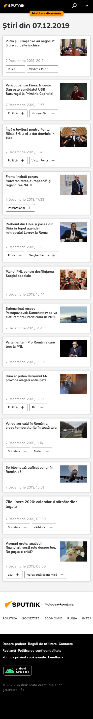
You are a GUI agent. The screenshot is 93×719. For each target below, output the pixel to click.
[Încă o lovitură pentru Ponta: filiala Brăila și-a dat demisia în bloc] (73, 137)
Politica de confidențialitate (40, 650)
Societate (14, 451)
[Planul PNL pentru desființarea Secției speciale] (73, 279)
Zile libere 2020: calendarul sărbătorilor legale (41, 504)
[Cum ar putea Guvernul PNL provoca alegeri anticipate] (73, 384)
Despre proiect (14, 644)
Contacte (66, 644)
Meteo (38, 451)
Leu (10, 574)
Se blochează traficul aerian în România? (29, 469)
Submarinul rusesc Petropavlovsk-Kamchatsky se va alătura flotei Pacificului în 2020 (31, 312)
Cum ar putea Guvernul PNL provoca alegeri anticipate (27, 378)
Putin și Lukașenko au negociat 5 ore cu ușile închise (30, 43)
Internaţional (16, 208)
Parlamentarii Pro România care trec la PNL (30, 344)
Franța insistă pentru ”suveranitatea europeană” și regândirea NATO (28, 181)
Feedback (55, 657)
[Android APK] (17, 671)
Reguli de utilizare (42, 644)
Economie (53, 618)
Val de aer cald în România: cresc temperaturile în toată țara (31, 425)
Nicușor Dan (39, 113)
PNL (34, 407)
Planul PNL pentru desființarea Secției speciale (30, 273)
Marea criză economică (42, 574)
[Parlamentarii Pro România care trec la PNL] (73, 348)
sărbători (40, 527)
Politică (13, 113)
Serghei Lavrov (39, 255)
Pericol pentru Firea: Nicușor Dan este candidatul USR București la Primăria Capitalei (29, 89)
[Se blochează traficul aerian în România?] (73, 473)
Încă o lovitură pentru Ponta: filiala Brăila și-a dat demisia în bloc (30, 133)
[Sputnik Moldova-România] (14, 7)
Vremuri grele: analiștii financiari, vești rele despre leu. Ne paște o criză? (31, 547)
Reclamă (9, 650)
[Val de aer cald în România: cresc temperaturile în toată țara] (73, 429)
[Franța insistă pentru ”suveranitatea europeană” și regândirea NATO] (73, 185)
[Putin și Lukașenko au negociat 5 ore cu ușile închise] (73, 47)
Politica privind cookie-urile (24, 657)
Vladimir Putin (38, 69)
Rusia (11, 69)
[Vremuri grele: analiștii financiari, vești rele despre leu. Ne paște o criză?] (73, 551)
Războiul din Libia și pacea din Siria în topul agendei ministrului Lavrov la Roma (29, 228)
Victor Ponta (39, 160)
